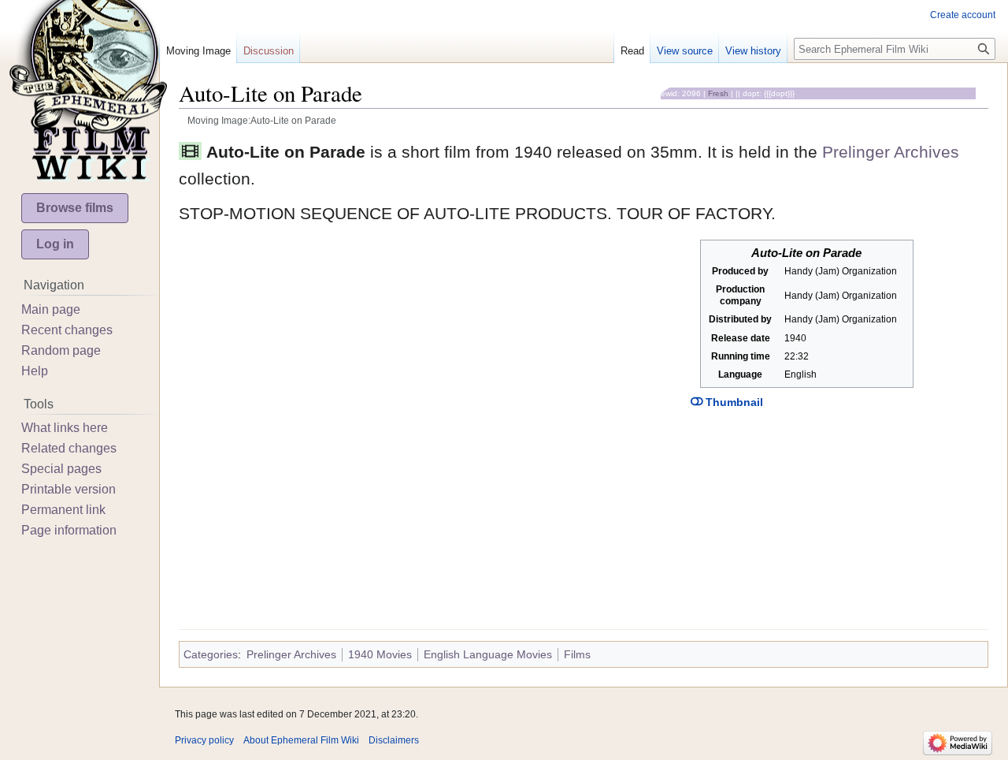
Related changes (69, 448)
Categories (210, 654)
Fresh (718, 93)
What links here (64, 427)
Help (34, 371)
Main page (50, 309)
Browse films (74, 207)
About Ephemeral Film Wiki (301, 740)
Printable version (68, 489)
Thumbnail (732, 402)
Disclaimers (394, 740)
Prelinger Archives (890, 152)
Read (632, 51)
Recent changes (67, 330)
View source (685, 51)
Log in (55, 244)
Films (577, 654)
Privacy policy (204, 740)
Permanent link (63, 509)
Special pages (61, 468)
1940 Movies (380, 654)
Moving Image (198, 51)
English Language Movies (488, 654)
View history (753, 51)
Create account (962, 14)
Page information (69, 530)
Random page (61, 350)
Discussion (268, 51)
